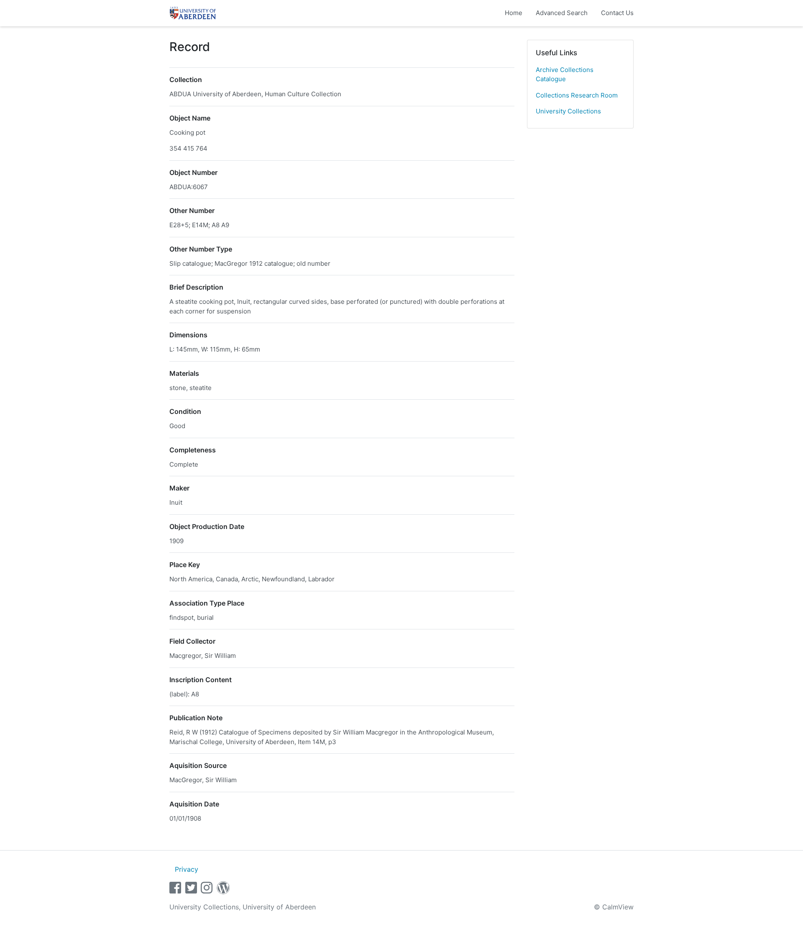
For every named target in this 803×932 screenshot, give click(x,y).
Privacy (186, 869)
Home (513, 13)
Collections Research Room (577, 95)
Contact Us (617, 13)
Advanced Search (562, 13)
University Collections (568, 111)
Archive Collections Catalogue (564, 74)
